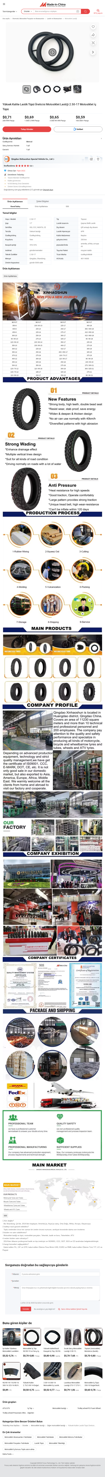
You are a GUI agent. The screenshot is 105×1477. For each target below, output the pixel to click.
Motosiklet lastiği (59, 1408)
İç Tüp (30, 1408)
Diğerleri (31, 1413)
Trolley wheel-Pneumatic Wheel (15, 1413)
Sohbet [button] (79, 129)
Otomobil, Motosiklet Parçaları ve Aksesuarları (28, 18)
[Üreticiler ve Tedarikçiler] (52, 4)
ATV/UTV (6, 1408)
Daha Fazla (7, 1454)
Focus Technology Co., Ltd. (51, 1463)
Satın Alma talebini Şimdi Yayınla (72, 1309)
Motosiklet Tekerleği (57, 1443)
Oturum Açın (48, 189)
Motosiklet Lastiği (71, 18)
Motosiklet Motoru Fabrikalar (70, 1437)
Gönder (26, 1309)
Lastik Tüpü (39, 1443)
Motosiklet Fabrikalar (45, 1437)
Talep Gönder (27, 129)
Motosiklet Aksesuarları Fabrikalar (18, 1437)
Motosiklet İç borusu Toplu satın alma (19, 1449)
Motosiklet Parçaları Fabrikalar (17, 1443)
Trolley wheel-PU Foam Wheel (89, 1408)
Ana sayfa (6, 18)
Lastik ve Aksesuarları (54, 18)
